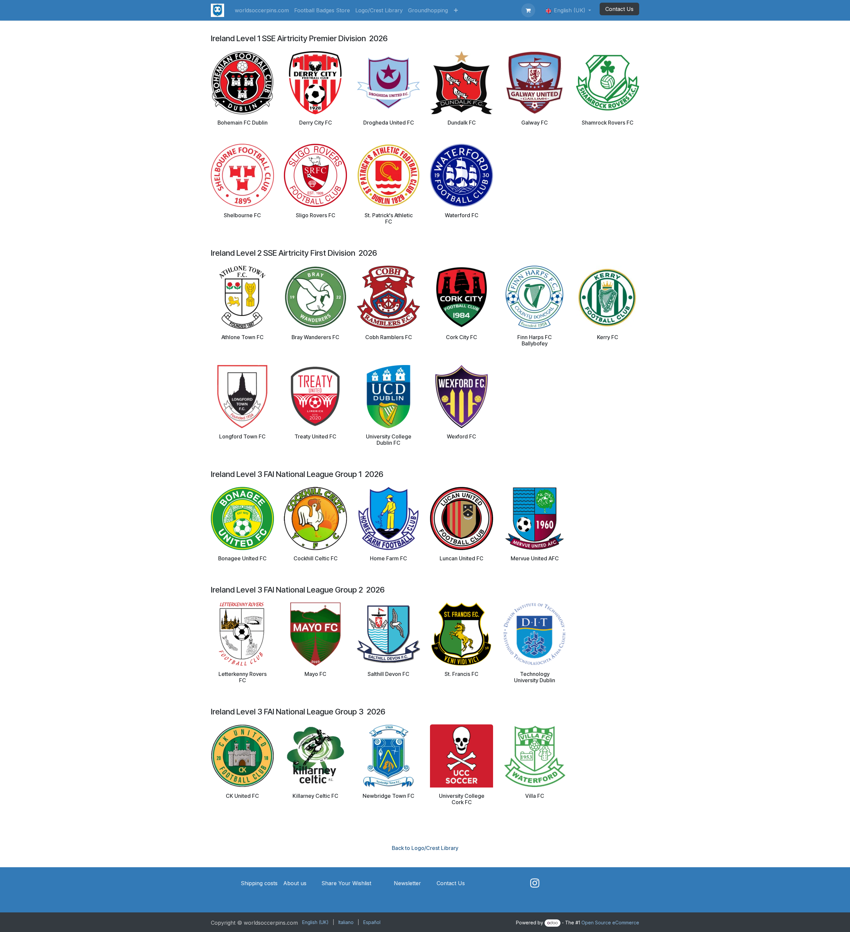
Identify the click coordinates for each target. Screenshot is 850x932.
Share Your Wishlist (346, 883)
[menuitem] (262, 10)
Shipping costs (259, 883)
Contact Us (619, 9)
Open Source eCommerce (610, 922)
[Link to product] (242, 82)
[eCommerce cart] (528, 10)
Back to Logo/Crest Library (425, 848)
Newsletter (407, 883)
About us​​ (294, 883)
